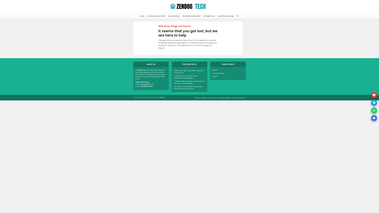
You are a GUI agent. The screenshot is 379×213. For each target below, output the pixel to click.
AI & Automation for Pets (156, 16)
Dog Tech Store (173, 16)
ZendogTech (161, 97)
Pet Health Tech (209, 16)
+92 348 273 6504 (147, 86)
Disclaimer (234, 98)
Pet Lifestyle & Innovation (191, 16)
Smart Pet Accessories (226, 16)
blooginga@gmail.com (146, 84)
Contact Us (204, 98)
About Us (197, 98)
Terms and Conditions (223, 98)
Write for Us (242, 98)
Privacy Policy (212, 98)
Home (142, 16)
